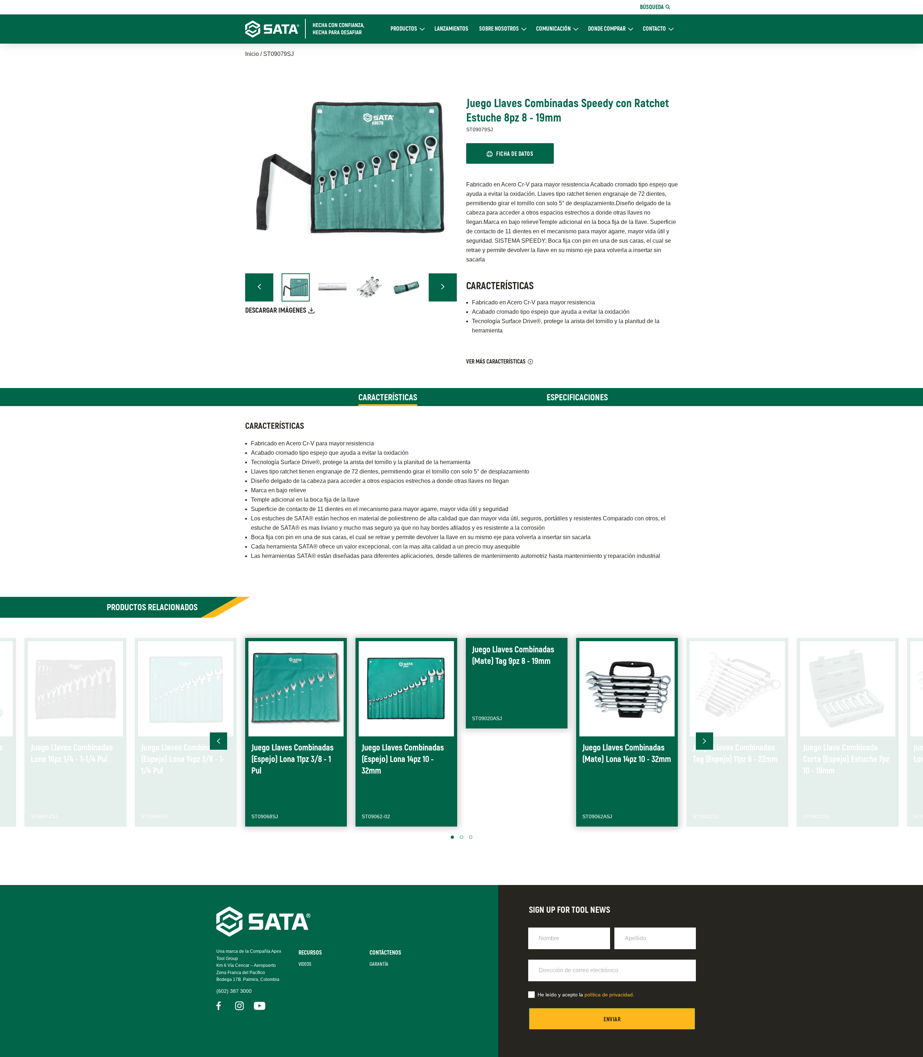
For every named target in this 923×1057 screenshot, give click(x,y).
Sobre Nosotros (499, 29)
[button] (259, 287)
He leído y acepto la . (586, 994)
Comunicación (553, 29)
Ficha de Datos (514, 154)
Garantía (379, 964)
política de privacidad (608, 994)
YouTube (258, 1005)
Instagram (239, 1005)
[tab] (387, 397)
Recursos (310, 952)
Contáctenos (385, 952)
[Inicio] (308, 29)
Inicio (252, 54)
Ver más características (496, 361)
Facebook (220, 1005)
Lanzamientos (451, 29)
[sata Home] (263, 935)
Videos (305, 964)
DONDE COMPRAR (607, 29)
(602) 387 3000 (234, 991)
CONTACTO (654, 29)
